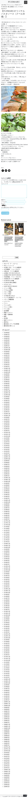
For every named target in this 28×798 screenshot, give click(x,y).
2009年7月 (6, 711)
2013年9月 (6, 617)
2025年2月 (6, 364)
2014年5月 (6, 602)
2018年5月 (6, 511)
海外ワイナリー (8, 320)
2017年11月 (7, 523)
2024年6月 (6, 379)
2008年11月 (7, 726)
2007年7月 (6, 756)
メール (3, 201)
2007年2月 (6, 766)
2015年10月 (7, 570)
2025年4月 (6, 361)
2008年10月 (7, 728)
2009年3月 (6, 718)
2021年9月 (6, 438)
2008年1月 (6, 745)
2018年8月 (6, 506)
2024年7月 (6, 378)
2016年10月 (7, 547)
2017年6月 (6, 532)
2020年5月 (6, 468)
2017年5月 (6, 534)
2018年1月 (6, 519)
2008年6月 (6, 735)
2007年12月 (7, 747)
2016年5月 (6, 556)
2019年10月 (7, 481)
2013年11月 (7, 613)
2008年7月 (6, 734)
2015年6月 (6, 577)
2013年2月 (6, 630)
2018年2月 (6, 517)
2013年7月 (6, 620)
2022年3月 (6, 426)
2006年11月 (7, 771)
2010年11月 (7, 681)
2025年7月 (6, 355)
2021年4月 (6, 447)
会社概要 (6, 310)
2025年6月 (6, 357)
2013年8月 (6, 619)
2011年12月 (7, 656)
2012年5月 (6, 647)
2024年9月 (6, 374)
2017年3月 (6, 538)
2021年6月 (6, 443)
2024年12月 (7, 368)
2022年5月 (6, 423)
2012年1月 (6, 654)
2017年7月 (6, 530)
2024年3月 (6, 385)
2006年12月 (7, 769)
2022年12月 (7, 413)
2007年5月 (6, 760)
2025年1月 (6, 366)
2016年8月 (6, 551)
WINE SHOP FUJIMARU (10, 286)
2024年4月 (6, 383)
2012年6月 (6, 645)
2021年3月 (6, 449)
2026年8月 (6, 332)
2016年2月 (6, 562)
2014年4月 (6, 604)
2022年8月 (6, 417)
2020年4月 (6, 470)
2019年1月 (6, 498)
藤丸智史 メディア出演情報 (11, 324)
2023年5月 (6, 404)
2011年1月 (6, 677)
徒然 (5, 316)
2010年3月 (6, 696)
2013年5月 (6, 624)
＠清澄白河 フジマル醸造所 (11, 278)
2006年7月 (6, 779)
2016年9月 (6, 549)
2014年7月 (6, 598)
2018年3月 (6, 515)
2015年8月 (6, 573)
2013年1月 (6, 632)
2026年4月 (6, 340)
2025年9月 (6, 351)
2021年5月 (6, 445)
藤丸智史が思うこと (9, 325)
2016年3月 (6, 560)
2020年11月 (7, 457)
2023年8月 (6, 398)
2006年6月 (6, 781)
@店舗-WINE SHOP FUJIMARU (12, 275)
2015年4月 (6, 581)
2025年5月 (6, 359)
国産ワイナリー (8, 312)
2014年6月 (6, 600)
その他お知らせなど (9, 295)
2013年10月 (7, 615)
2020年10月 (7, 459)
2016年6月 (6, 555)
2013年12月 (7, 611)
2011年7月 (6, 666)
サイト (3, 203)
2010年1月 (6, 700)
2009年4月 (6, 717)
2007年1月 (6, 767)
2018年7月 (6, 507)
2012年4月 (6, 649)
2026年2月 (6, 344)
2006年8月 (6, 777)
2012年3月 (6, 651)
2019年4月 (6, 492)
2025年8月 (6, 353)
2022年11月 (7, 415)
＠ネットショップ (9, 265)
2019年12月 (7, 477)
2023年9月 (6, 396)
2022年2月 (6, 428)
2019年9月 (6, 483)
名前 (3, 200)
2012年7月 (6, 643)
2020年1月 (6, 475)
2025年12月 (7, 347)
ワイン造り (7, 309)
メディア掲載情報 (9, 299)
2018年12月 (7, 500)
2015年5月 (6, 579)
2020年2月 (6, 474)
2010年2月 (6, 698)
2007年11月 (7, 749)
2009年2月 (6, 720)
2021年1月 (6, 453)
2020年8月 (6, 462)
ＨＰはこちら (7, 284)
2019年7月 (6, 487)
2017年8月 (6, 528)
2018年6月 (6, 509)
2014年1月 (6, 609)
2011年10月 (7, 660)
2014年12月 (7, 588)
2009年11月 (7, 703)
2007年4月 (6, 762)
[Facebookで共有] (3, 170)
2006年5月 (6, 782)
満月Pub (6, 322)
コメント (4, 183)
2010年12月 (7, 679)
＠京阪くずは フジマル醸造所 (12, 267)
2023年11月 (7, 393)
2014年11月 (7, 590)
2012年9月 (6, 639)
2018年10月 (7, 502)
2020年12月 (7, 455)
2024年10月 (7, 372)
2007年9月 (6, 752)
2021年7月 (6, 442)
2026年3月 (6, 342)
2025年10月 (7, 349)
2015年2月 (6, 585)
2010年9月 (6, 685)
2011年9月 (6, 662)
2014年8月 (6, 596)
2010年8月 (6, 686)
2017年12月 (7, 521)
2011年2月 (6, 675)
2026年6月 (6, 336)
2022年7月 (6, 419)
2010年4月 (6, 694)
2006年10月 (7, 773)
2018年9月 (6, 504)
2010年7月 (6, 688)
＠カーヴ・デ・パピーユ (11, 263)
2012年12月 (7, 634)
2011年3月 (6, 673)
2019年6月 (6, 489)
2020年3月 (6, 472)
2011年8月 (6, 664)
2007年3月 (6, 764)
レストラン (7, 301)
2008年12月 (7, 724)
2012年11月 (7, 636)
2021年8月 (6, 440)
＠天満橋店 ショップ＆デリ (12, 269)
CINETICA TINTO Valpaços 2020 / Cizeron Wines (19, 245)
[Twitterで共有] (6, 170)
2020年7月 (6, 464)
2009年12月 (7, 701)
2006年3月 (6, 786)
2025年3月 (6, 362)
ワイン (6, 303)
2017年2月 (6, 540)
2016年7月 (6, 553)
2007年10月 (7, 750)
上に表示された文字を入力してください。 (13, 207)
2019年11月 (7, 479)
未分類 (6, 318)
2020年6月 (6, 466)
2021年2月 (6, 451)
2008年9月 (6, 730)
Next (25, 235)
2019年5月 (6, 491)
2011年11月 (7, 658)
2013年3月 (6, 628)
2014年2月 (6, 607)
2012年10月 (7, 637)
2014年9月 (6, 594)
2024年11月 (7, 370)
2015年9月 (6, 572)
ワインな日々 (7, 305)
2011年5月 (6, 669)
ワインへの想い (8, 307)
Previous (3, 235)
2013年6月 (6, 622)
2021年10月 (7, 436)
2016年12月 (7, 543)
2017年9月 (6, 526)
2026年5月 (6, 338)
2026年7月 (6, 334)
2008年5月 (6, 737)
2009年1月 (6, 722)
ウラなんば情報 (8, 290)
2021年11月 (7, 434)
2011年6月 (6, 668)
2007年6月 (6, 758)
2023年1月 (6, 411)
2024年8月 (6, 376)
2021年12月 (7, 432)
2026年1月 (6, 345)
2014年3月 (6, 605)
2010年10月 (7, 683)
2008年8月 (6, 732)
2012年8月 (6, 641)
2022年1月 (6, 430)
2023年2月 (6, 410)
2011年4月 (6, 671)
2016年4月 (6, 558)
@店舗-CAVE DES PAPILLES (12, 273)
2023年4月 (6, 406)
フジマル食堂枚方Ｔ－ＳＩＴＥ (12, 297)
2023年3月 (6, 408)
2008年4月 (6, 739)
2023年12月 (7, 391)
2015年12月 (7, 566)
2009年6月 (6, 713)
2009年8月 (6, 709)
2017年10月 (7, 524)
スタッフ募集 (7, 292)
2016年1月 (6, 564)
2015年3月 (6, 583)
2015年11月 (7, 568)
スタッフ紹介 (7, 293)
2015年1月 (6, 587)
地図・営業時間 (8, 314)
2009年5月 (6, 715)
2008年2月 (6, 743)
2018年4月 (6, 513)
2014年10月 (7, 592)
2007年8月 (6, 754)
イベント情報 (7, 288)
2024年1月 (6, 389)
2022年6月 (6, 421)
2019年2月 (6, 496)
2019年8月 (6, 485)
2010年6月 (6, 690)
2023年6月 (6, 402)
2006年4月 (6, 784)
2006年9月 (6, 775)
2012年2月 (6, 653)
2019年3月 (6, 494)
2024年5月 (6, 381)
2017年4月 (6, 536)
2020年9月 (6, 460)
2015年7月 (6, 575)
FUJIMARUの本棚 (9, 280)
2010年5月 (6, 692)
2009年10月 (7, 705)
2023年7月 (6, 400)
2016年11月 (7, 545)
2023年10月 (7, 394)
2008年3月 (6, 741)
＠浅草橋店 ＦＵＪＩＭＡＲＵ (12, 277)
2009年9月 (6, 707)
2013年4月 (6, 626)
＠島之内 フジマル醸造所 (11, 271)
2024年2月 (6, 387)
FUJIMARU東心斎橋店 (10, 282)
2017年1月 (6, 541)
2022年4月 (6, 425)
